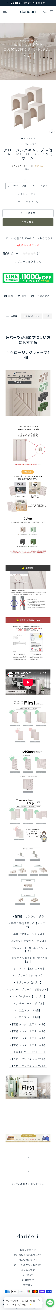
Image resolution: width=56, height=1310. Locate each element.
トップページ (27, 144)
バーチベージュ (17, 185)
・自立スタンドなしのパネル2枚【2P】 (28, 959)
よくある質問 (28, 1269)
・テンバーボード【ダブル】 (28, 1003)
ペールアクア (40, 185)
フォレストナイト (28, 194)
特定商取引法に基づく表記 (28, 1254)
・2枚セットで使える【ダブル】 (28, 940)
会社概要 (28, 1284)
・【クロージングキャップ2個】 (28, 1059)
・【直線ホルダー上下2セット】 (28, 1031)
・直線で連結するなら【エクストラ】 (28, 924)
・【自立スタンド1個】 (27, 1010)
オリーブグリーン (28, 202)
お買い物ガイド (28, 1249)
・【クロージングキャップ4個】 (28, 1066)
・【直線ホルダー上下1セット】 (28, 1024)
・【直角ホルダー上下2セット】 (28, 1045)
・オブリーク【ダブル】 (28, 982)
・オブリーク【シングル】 (28, 975)
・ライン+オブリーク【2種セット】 (28, 989)
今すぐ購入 (28, 222)
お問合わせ (28, 1279)
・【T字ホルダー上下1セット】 (28, 1052)
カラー (28, 180)
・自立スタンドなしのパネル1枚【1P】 (28, 949)
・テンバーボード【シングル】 (28, 996)
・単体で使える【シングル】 (28, 934)
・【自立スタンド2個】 (27, 1017)
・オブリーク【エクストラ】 (28, 968)
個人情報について (28, 1259)
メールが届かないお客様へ (28, 1264)
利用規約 (28, 1274)
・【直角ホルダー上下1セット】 (28, 1038)
